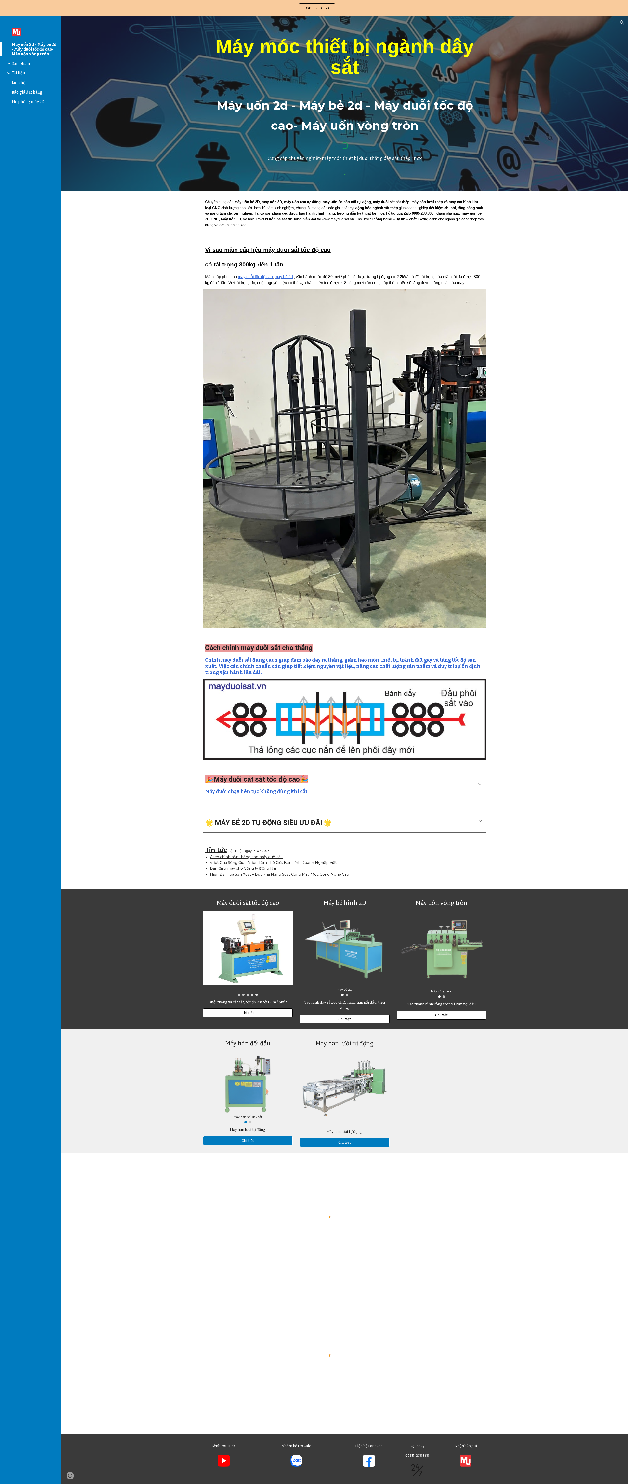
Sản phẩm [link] (21, 63)
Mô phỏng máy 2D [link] (28, 101)
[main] (344, 84)
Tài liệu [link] (18, 73)
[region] (314, 8)
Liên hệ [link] (18, 82)
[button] (622, 22)
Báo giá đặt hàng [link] (27, 92)
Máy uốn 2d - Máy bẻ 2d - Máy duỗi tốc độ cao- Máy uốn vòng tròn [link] (34, 49)
